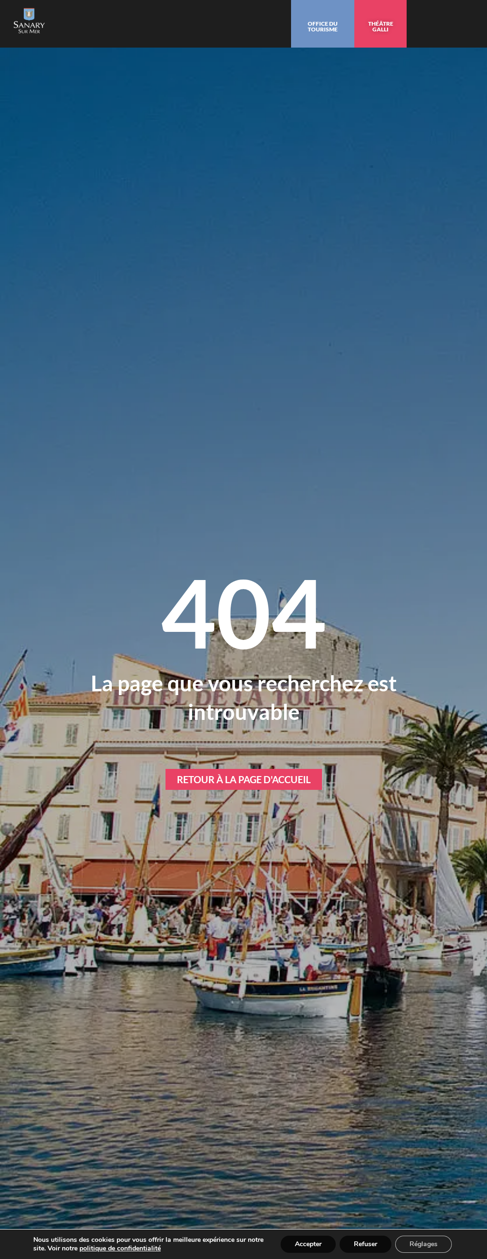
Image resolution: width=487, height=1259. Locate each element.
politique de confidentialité (120, 1248)
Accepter (308, 1244)
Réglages (423, 1244)
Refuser (365, 1244)
